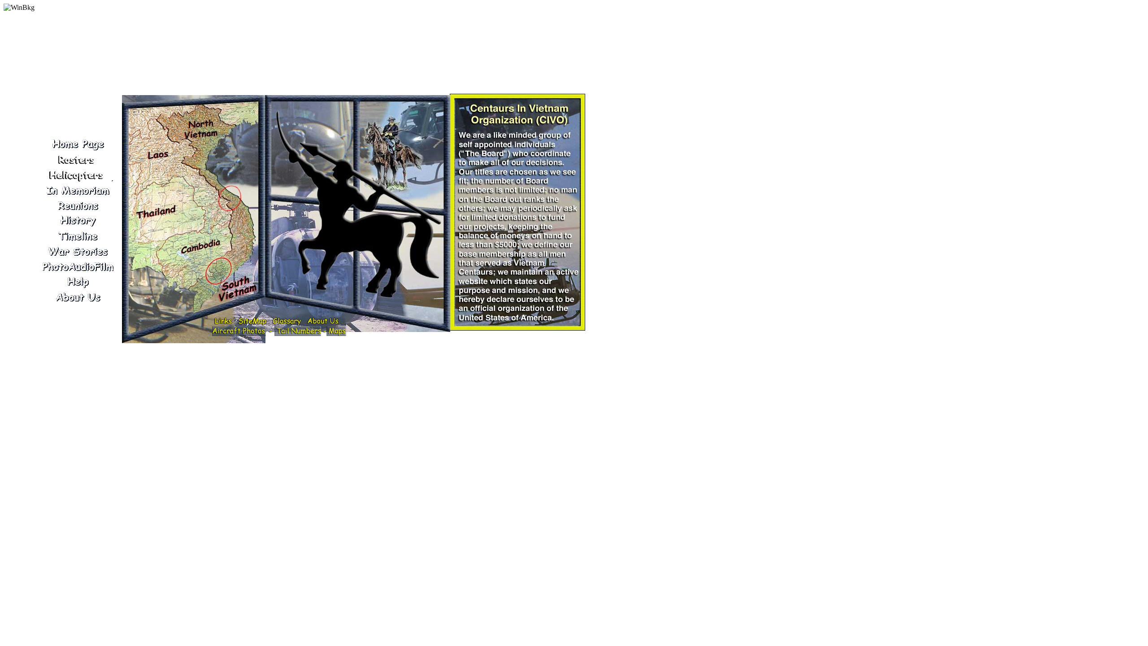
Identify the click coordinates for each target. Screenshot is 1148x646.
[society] (77, 175)
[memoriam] (77, 190)
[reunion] (77, 205)
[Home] (77, 144)
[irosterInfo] (77, 159)
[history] (77, 220)
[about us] (77, 297)
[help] (77, 281)
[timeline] (77, 236)
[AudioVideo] (77, 266)
